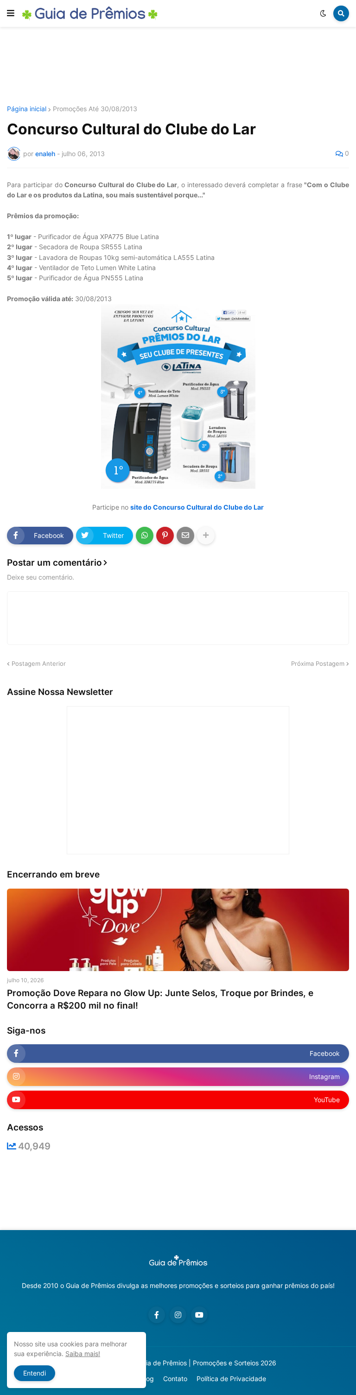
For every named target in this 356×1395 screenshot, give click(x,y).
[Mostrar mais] (206, 535)
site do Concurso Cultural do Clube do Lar (197, 507)
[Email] (185, 535)
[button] (10, 13)
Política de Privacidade (231, 1378)
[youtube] (199, 1315)
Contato (175, 1378)
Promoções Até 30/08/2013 (95, 109)
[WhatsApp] (144, 535)
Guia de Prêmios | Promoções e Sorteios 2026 (207, 1363)
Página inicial (26, 109)
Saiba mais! (82, 1353)
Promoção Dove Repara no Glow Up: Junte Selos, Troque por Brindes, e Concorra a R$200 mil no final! (160, 999)
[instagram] (178, 1315)
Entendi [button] (34, 1373)
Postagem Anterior (39, 663)
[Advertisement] (178, 66)
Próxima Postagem (317, 663)
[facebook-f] (156, 1315)
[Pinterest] (165, 535)
